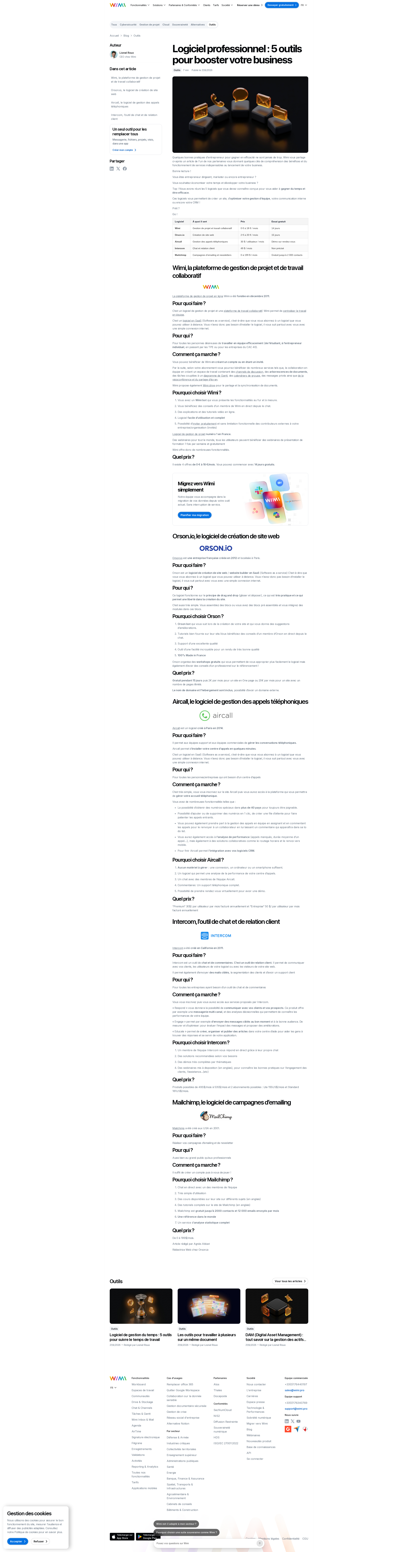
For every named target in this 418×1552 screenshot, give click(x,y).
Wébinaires (253, 1435)
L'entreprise (254, 1390)
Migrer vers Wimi (257, 1423)
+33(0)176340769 (296, 1402)
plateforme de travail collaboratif (243, 310)
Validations (138, 1454)
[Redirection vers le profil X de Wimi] (293, 1421)
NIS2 (217, 1415)
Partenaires (220, 1378)
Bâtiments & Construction (182, 1510)
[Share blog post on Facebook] (125, 169)
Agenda (136, 1425)
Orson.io (177, 558)
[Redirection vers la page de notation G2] (288, 1429)
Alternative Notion (178, 1423)
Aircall (176, 728)
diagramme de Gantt (215, 375)
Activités (137, 1460)
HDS (216, 1437)
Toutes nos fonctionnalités (141, 1474)
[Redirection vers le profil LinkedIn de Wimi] (287, 1421)
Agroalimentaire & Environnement (178, 1496)
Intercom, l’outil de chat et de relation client (134, 116)
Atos (216, 1384)
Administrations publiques (182, 1461)
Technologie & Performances (255, 1409)
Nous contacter (256, 1384)
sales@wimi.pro (294, 1390)
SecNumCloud (223, 1410)
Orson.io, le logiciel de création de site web (134, 92)
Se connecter (255, 1458)
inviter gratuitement (205, 423)
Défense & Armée (178, 1437)
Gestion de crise (176, 1411)
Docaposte (220, 1396)
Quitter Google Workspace (183, 1390)
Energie (171, 1472)
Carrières (252, 1396)
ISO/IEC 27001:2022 (226, 1443)
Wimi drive (209, 385)
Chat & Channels (142, 1407)
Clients (206, 5)
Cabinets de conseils (179, 1504)
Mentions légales (268, 1538)
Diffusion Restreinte (226, 1421)
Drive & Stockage (142, 1402)
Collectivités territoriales (181, 1449)
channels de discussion (249, 371)
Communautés (141, 1396)
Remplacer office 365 (180, 1384)
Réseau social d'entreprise (183, 1417)
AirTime (136, 1431)
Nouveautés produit (259, 1441)
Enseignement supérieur (182, 1455)
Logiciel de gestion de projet (188, 434)
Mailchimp (178, 1128)
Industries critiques (178, 1443)
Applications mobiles (144, 1488)
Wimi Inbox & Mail (143, 1419)
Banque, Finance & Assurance (185, 1478)
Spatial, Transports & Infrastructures (180, 1486)
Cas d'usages (174, 1378)
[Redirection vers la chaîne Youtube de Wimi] (298, 1421)
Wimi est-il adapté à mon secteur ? (176, 1532)
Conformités (221, 1403)
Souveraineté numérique (222, 1429)
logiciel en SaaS (192, 320)
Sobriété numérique (259, 1417)
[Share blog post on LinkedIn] (112, 169)
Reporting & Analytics (145, 1466)
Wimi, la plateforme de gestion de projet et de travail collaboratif (135, 79)
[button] (140, 5)
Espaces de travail (143, 1390)
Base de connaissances (261, 1447)
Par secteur (173, 1431)
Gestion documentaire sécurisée (186, 1406)
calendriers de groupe (247, 375)
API (249, 1453)
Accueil (114, 35)
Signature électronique (146, 1437)
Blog (126, 35)
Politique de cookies (26, 1532)
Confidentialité (290, 1538)
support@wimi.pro (296, 1408)
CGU (305, 1538)
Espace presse (256, 1402)
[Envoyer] (260, 1543)
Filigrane (137, 1443)
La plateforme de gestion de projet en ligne (197, 296)
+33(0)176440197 (296, 1384)
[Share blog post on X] (118, 169)
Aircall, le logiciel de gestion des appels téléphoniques (135, 104)
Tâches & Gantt (141, 1413)
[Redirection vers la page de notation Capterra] (296, 1429)
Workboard (139, 1384)
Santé (170, 1466)
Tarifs (216, 5)
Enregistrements (142, 1449)
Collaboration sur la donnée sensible (184, 1398)
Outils (137, 35)
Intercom (177, 948)
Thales (218, 1390)
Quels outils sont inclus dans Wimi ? (177, 1523)
